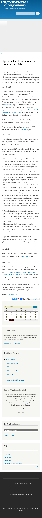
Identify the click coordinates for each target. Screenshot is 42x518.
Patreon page (24, 403)
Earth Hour (8, 460)
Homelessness (12, 294)
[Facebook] (13, 297)
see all (36, 467)
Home (3, 54)
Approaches (21, 267)
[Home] (15, 5)
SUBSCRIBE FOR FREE (12, 343)
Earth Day (8, 457)
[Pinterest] (18, 297)
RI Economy (11, 367)
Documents (8, 104)
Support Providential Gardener (15, 380)
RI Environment (12, 371)
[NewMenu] (3, 24)
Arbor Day (8, 455)
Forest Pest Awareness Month (13, 463)
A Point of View (10, 359)
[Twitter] (15, 297)
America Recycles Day (11, 452)
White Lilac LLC (9, 436)
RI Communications (13, 363)
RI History (10, 374)
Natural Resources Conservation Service (16, 433)
